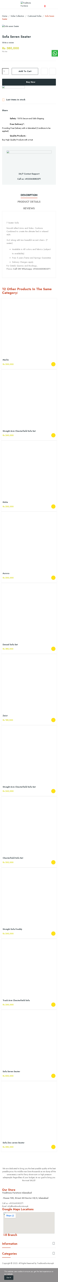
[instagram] (6, 1183)
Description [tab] (29, 195)
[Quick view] (29, 326)
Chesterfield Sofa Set (13, 858)
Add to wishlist (44, 71)
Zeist (5, 715)
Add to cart (25, 71)
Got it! (9, 1277)
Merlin (6, 360)
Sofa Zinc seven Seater (13, 1142)
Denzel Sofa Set (10, 644)
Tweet (14, 110)
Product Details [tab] (29, 202)
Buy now (30, 82)
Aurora (6, 573)
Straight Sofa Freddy (12, 929)
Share (11, 110)
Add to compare (52, 71)
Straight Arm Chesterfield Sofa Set (19, 431)
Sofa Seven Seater (11, 1071)
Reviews (29, 208)
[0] (42, 5)
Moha (5, 502)
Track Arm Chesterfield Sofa (16, 1000)
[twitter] (9, 1183)
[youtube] (12, 1183)
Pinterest (17, 110)
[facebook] (3, 1183)
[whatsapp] (14, 1183)
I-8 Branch (10, 1235)
